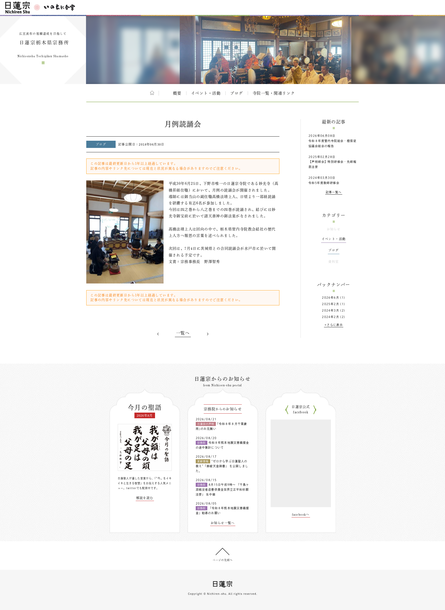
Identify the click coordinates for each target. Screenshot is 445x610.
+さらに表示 (333, 324)
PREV (158, 334)
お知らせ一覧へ (223, 522)
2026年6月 (330, 297)
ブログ (236, 93)
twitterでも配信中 (138, 488)
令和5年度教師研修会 (324, 182)
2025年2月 (330, 304)
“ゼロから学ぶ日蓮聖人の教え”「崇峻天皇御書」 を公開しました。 (222, 466)
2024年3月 (330, 310)
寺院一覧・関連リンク (274, 93)
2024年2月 (330, 316)
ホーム (152, 93)
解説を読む (144, 497)
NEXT (207, 334)
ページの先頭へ (223, 560)
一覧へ (183, 333)
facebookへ (301, 514)
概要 (177, 93)
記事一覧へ (334, 192)
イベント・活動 (206, 93)
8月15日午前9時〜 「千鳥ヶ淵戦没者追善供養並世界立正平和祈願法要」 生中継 (222, 489)
